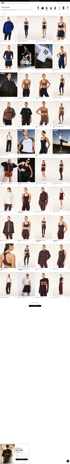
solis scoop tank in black (39, 154)
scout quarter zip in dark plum (39, 211)
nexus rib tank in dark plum (21, 211)
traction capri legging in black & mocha (58, 154)
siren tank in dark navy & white (57, 69)
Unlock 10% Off (22, 459)
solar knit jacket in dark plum (39, 297)
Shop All (9, 3)
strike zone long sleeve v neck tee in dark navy (6, 69)
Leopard (26, 3)
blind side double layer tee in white (40, 69)
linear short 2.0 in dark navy (21, 69)
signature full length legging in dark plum (41, 240)
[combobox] (21, 457)
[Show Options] (27, 457)
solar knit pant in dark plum (56, 297)
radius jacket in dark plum (4, 240)
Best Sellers (18, 3)
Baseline (22, 3)
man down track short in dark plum (22, 297)
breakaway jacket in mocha (4, 126)
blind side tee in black (20, 126)
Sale (29, 3)
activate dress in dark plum (56, 211)
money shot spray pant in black (4, 154)
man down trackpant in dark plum (5, 297)
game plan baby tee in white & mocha (22, 154)
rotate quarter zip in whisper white (5, 211)
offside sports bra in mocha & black (40, 126)
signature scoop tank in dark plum (57, 240)
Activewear (13, 3)
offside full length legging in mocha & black (58, 126)
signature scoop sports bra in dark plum (23, 240)
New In (6, 3)
